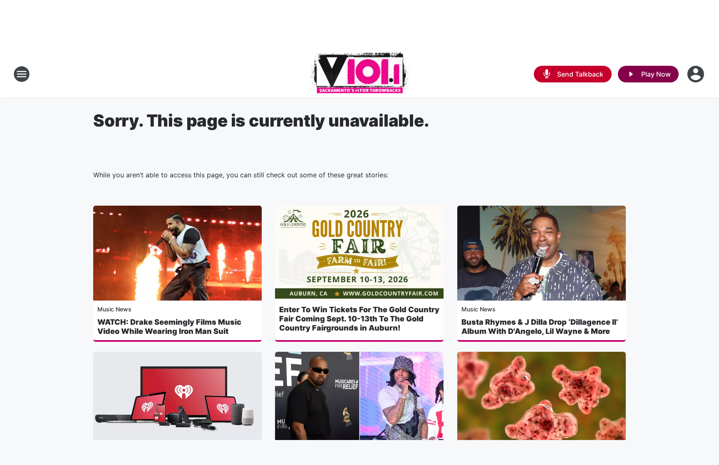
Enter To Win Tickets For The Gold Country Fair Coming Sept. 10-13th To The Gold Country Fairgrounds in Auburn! (359, 318)
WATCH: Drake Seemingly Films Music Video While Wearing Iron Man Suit (169, 327)
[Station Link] (360, 74)
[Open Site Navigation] (21, 74)
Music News (114, 309)
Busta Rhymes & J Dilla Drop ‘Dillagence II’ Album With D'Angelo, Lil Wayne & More (539, 327)
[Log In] (696, 74)
